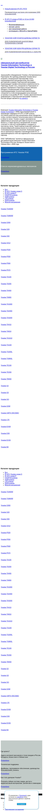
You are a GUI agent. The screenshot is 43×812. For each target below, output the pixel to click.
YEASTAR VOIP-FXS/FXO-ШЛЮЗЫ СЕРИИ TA (22, 40)
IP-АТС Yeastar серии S (13, 191)
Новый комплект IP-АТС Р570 (22, 11)
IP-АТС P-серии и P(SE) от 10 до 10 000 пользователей (21, 25)
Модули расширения (12, 202)
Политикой (22, 795)
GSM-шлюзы (9, 197)
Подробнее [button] (5, 157)
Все (6, 189)
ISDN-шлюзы (9, 200)
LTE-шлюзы (9, 198)
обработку (20, 797)
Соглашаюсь (21, 804)
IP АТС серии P (10, 193)
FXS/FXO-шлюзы (11, 195)
